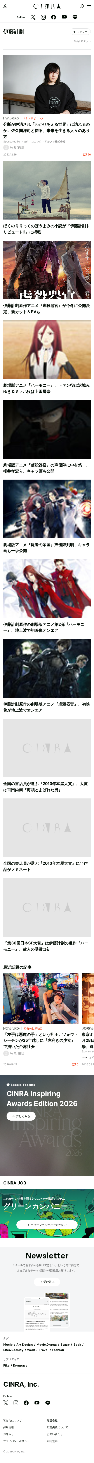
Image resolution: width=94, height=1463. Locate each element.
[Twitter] (33, 17)
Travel (43, 1349)
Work (31, 1349)
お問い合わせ (55, 1434)
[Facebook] (53, 17)
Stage (65, 1344)
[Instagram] (43, 17)
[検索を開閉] (82, 6)
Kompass (20, 1365)
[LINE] (75, 17)
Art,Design (24, 1344)
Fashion (58, 1349)
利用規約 (52, 1441)
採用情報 (8, 1427)
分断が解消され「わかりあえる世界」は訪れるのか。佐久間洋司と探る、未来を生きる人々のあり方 (46, 130)
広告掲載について (57, 1427)
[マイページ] (5, 6)
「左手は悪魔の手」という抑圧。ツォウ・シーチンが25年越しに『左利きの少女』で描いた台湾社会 (40, 1040)
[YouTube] (64, 17)
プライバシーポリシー (16, 1441)
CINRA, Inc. (21, 1384)
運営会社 (52, 1420)
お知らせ (8, 1434)
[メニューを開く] (88, 6)
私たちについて (12, 1420)
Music (8, 1344)
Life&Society (13, 1349)
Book (77, 1344)
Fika (6, 1365)
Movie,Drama (47, 1344)
